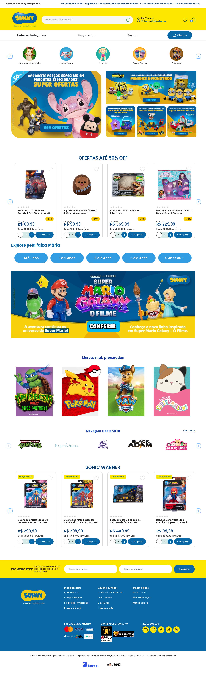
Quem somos (71, 592)
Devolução (104, 602)
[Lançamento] (36, 512)
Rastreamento (105, 607)
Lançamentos (86, 35)
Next (197, 55)
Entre (144, 21)
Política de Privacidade (76, 602)
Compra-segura (73, 597)
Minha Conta (139, 592)
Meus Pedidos (140, 602)
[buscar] (128, 20)
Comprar (44, 234)
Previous (8, 55)
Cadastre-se (159, 21)
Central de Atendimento (110, 592)
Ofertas (182, 35)
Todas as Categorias (31, 35)
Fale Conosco (105, 597)
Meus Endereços (142, 597)
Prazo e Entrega (72, 607)
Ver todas (189, 431)
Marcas (132, 35)
